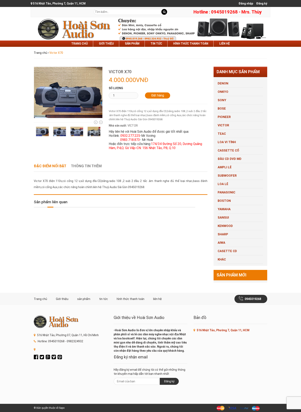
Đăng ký (261, 3)
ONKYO (223, 92)
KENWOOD (225, 226)
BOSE (222, 108)
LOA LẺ (223, 184)
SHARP (223, 234)
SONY (222, 100)
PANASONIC (226, 192)
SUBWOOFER (227, 175)
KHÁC (222, 259)
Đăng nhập (246, 3)
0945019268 (253, 299)
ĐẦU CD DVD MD (229, 159)
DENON (223, 83)
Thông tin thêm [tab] (86, 166)
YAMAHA (224, 209)
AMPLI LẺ (225, 167)
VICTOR (223, 125)
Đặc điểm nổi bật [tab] (50, 166)
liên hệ (224, 43)
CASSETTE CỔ (228, 150)
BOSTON (224, 201)
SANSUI (223, 217)
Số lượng (116, 88)
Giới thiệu (106, 43)
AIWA (221, 243)
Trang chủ (79, 43)
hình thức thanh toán (190, 43)
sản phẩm (132, 43)
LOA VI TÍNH (227, 142)
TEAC (222, 134)
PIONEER (224, 117)
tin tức (156, 43)
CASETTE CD (227, 251)
